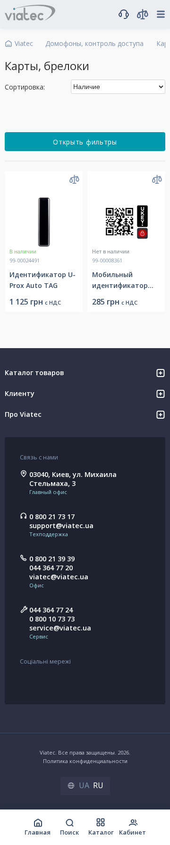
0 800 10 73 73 (52, 618)
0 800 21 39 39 (52, 558)
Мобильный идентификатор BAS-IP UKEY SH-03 (122, 280)
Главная (38, 832)
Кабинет (132, 832)
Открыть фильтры (85, 141)
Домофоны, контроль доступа (94, 43)
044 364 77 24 (51, 609)
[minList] (159, 115)
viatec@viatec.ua (58, 576)
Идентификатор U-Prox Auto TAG (42, 280)
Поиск (69, 832)
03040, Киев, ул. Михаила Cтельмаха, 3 (73, 479)
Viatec (24, 43)
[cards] (145, 115)
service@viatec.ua (60, 627)
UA (84, 785)
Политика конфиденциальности (85, 760)
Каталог (101, 832)
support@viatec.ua (61, 525)
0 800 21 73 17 (52, 516)
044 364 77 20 (51, 567)
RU (98, 785)
